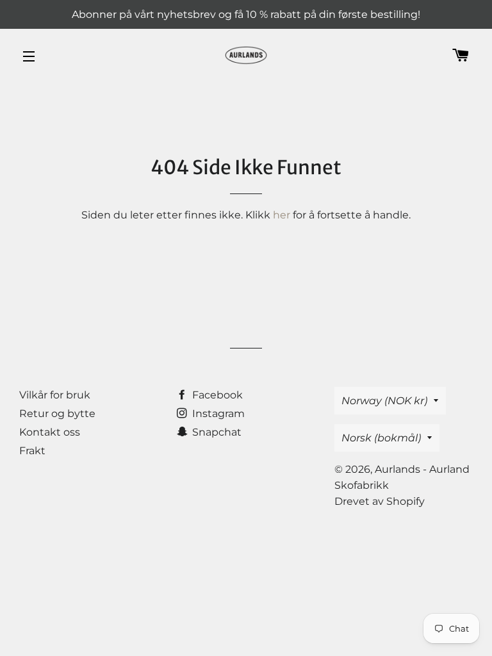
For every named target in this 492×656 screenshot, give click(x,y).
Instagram (217, 413)
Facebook (216, 395)
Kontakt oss (49, 432)
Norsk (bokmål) (381, 438)
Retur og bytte (57, 413)
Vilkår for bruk (54, 395)
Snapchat (216, 432)
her (281, 215)
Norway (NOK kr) (384, 401)
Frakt (32, 451)
